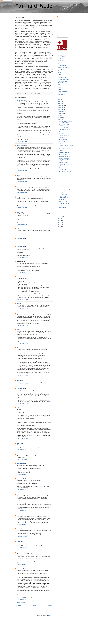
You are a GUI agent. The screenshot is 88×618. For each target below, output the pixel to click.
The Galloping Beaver (63, 92)
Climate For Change (62, 63)
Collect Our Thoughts (64, 203)
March (60, 212)
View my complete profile (62, 18)
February (61, 214)
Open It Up (61, 167)
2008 (59, 222)
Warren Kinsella (61, 94)
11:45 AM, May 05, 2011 (22, 383)
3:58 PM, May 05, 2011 (22, 489)
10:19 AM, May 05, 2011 (22, 257)
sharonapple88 (20, 238)
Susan (18, 313)
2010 (59, 218)
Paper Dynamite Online (63, 79)
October (61, 109)
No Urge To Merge (63, 194)
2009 (59, 220)
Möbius (18, 541)
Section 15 (60, 87)
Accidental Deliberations (63, 56)
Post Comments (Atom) (27, 608)
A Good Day (62, 133)
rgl (17, 175)
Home (34, 605)
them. (37, 594)
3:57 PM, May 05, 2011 (22, 474)
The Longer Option (63, 131)
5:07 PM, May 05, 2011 (22, 524)
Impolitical (60, 72)
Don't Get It (61, 179)
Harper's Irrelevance (63, 127)
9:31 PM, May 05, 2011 (22, 599)
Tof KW (18, 186)
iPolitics (59, 74)
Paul (18, 276)
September (62, 111)
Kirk (18, 303)
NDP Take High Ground (64, 129)
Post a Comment (21, 602)
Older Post (50, 605)
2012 (59, 101)
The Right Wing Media (64, 185)
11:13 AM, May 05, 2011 (22, 308)
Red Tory (60, 84)
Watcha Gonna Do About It (65, 152)
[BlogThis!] (35, 93)
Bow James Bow (62, 60)
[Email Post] (31, 93)
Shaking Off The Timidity (64, 156)
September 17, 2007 (63, 201)
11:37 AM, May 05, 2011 (22, 343)
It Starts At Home (63, 139)
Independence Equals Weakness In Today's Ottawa (64, 159)
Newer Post (18, 605)
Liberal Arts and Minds (63, 77)
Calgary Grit (60, 62)
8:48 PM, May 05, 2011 (22, 564)
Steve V (18, 212)
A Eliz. (18, 228)
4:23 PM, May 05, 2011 (22, 510)
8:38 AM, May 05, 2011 (22, 141)
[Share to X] (36, 93)
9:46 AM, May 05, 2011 (22, 224)
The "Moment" (62, 187)
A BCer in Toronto (62, 55)
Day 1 (60, 205)
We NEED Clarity (63, 162)
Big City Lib (60, 58)
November (61, 107)
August (61, 113)
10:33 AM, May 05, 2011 (22, 272)
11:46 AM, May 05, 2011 (22, 403)
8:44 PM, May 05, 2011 (22, 547)
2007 (59, 224)
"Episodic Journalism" (64, 135)
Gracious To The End (64, 175)
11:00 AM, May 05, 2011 (22, 299)
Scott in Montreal (21, 145)
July (60, 115)
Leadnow (60, 76)
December (61, 105)
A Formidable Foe (63, 141)
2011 (59, 103)
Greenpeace (61, 70)
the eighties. (47, 401)
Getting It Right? (62, 154)
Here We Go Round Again (65, 189)
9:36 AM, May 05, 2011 (22, 181)
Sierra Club (60, 89)
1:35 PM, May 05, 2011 (22, 449)
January (61, 216)
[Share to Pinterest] (39, 93)
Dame (18, 454)
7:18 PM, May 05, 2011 (22, 536)
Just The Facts (62, 207)
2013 (59, 99)
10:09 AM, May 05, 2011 (22, 233)
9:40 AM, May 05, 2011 (22, 207)
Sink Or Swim (62, 137)
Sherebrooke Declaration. (39, 471)
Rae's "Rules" (62, 181)
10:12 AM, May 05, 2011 (22, 242)
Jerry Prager (20, 100)
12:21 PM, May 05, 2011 (22, 438)
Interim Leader (62, 183)
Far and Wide (33, 6)
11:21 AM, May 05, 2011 (22, 325)
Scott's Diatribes (61, 85)
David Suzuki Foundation (63, 67)
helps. (36, 483)
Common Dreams (62, 65)
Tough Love (61, 199)
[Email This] (34, 93)
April (60, 210)
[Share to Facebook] (38, 93)
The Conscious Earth (63, 91)
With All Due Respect (64, 169)
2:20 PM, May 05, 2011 (22, 459)
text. (23, 252)
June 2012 (61, 177)
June (60, 117)
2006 (59, 226)
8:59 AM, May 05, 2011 (22, 170)
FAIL (60, 143)
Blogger (50, 615)
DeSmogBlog (61, 69)
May (60, 119)
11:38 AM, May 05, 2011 (22, 375)
